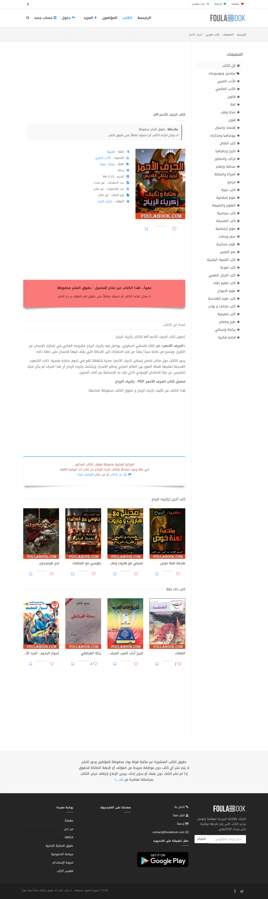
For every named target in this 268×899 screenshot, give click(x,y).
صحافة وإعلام (226, 166)
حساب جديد (44, 17)
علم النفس (228, 252)
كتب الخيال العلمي (222, 275)
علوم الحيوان (226, 290)
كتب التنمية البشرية (221, 259)
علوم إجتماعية (225, 228)
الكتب (127, 17)
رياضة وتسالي (225, 329)
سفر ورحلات (227, 236)
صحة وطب (228, 112)
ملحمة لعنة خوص (172, 563)
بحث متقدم (199, 4)
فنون (232, 120)
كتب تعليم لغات (224, 283)
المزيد (88, 17)
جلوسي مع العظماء (86, 563)
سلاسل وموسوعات (222, 73)
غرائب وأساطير (225, 158)
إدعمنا (181, 824)
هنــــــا (119, 779)
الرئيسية (144, 17)
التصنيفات (228, 34)
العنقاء (180, 653)
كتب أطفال (228, 143)
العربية (111, 152)
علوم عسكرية (226, 244)
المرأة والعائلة (225, 174)
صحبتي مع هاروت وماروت (125, 563)
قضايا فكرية (227, 337)
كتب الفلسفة (226, 221)
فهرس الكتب (65, 871)
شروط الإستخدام (62, 862)
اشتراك (201, 839)
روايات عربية (107, 164)
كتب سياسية (226, 213)
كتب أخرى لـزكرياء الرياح (168, 499)
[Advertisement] (104, 81)
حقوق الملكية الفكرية (59, 846)
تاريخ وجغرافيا (225, 151)
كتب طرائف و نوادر (222, 306)
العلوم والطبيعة (224, 205)
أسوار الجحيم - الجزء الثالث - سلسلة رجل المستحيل (41, 653)
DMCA (69, 837)
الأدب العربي (212, 34)
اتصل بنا (180, 807)
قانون (231, 96)
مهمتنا (236, 4)
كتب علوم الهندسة (222, 298)
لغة (233, 104)
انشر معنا (179, 815)
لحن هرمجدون (49, 563)
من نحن (68, 829)
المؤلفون (109, 17)
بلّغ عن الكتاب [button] (118, 474)
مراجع (231, 182)
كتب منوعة (228, 267)
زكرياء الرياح (105, 201)
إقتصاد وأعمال (225, 127)
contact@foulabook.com (168, 832)
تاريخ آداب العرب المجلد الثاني (125, 653)
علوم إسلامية (226, 197)
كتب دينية (228, 190)
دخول (67, 17)
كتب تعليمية (227, 314)
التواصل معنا (86, 474)
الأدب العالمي (225, 89)
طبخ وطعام (227, 322)
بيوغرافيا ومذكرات (223, 135)
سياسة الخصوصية (62, 854)
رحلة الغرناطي (91, 653)
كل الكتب (229, 65)
